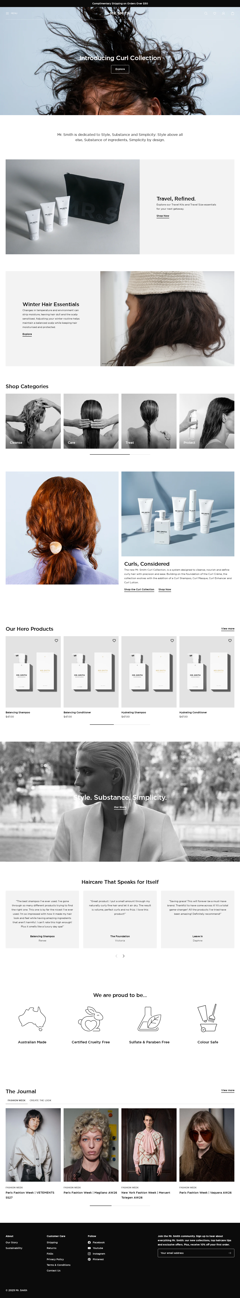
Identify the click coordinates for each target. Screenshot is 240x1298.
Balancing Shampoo (18, 712)
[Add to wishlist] (56, 640)
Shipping (52, 1242)
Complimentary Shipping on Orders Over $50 (120, 3)
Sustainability (14, 1248)
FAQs (50, 1253)
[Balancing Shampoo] (33, 672)
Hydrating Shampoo (133, 712)
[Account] (223, 13)
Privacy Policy (55, 1259)
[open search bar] (206, 13)
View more (227, 628)
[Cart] (232, 13)
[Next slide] (123, 956)
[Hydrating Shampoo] (149, 672)
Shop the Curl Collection (139, 589)
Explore (120, 69)
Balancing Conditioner (77, 712)
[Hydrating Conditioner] (207, 672)
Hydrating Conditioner (193, 712)
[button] (215, 13)
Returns (51, 1248)
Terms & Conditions (58, 1265)
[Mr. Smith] (120, 13)
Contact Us (53, 1270)
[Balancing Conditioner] (91, 672)
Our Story (120, 807)
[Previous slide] (116, 956)
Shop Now (164, 589)
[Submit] (229, 1253)
